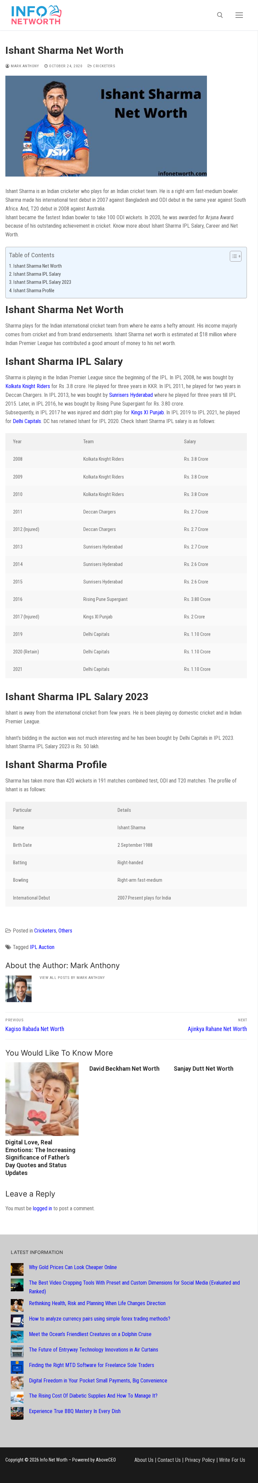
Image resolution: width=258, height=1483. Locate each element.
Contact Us (169, 1460)
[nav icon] (239, 15)
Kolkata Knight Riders (27, 386)
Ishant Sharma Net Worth (37, 266)
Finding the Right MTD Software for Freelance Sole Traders (91, 1365)
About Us (144, 1460)
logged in (42, 1208)
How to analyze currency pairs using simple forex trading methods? (99, 1319)
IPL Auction (42, 947)
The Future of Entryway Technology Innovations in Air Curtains (93, 1349)
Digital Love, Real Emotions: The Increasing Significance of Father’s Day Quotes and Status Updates (40, 1157)
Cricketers (103, 66)
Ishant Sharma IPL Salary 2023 (42, 282)
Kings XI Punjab (147, 412)
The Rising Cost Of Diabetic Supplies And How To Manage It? (93, 1396)
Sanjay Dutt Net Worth (203, 1068)
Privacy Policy (200, 1460)
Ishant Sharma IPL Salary (37, 274)
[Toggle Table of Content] (232, 256)
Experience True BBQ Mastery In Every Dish (75, 1411)
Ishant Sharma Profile (33, 291)
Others (65, 930)
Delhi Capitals (27, 421)
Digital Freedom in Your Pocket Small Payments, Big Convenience (98, 1380)
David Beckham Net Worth (124, 1068)
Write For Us (232, 1460)
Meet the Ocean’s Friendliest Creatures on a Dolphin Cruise (90, 1334)
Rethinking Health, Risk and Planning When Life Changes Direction (97, 1303)
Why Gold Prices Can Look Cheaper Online (73, 1267)
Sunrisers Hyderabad (131, 395)
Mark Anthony (24, 66)
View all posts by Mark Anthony (72, 977)
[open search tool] (220, 15)
